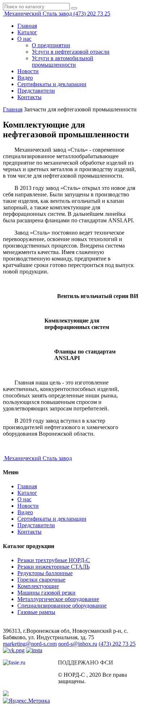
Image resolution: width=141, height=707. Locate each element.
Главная (27, 26)
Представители (36, 91)
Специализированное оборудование (62, 605)
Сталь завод (38, 13)
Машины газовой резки (46, 593)
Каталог (27, 32)
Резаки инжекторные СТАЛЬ (53, 567)
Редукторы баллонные (45, 573)
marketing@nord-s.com (30, 644)
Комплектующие (38, 586)
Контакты (29, 97)
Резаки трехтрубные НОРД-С (53, 560)
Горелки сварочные (41, 580)
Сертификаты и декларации (51, 84)
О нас (24, 39)
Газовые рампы (36, 612)
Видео (25, 78)
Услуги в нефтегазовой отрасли (71, 52)
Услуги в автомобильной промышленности (62, 61)
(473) (91, 13)
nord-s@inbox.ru (77, 644)
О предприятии (51, 45)
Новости (28, 71)
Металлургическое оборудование (58, 599)
